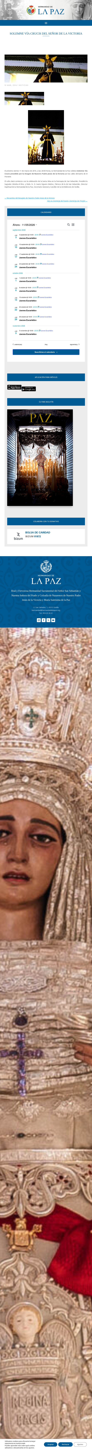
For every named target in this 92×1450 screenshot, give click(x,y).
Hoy (46, 344)
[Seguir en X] (48, 620)
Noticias (23, 85)
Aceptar (51, 1444)
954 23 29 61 (48, 613)
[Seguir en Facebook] (44, 620)
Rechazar (65, 1444)
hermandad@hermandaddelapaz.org (46, 610)
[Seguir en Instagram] (39, 620)
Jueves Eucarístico (28, 238)
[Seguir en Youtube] (53, 620)
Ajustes (80, 1444)
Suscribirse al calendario (45, 352)
